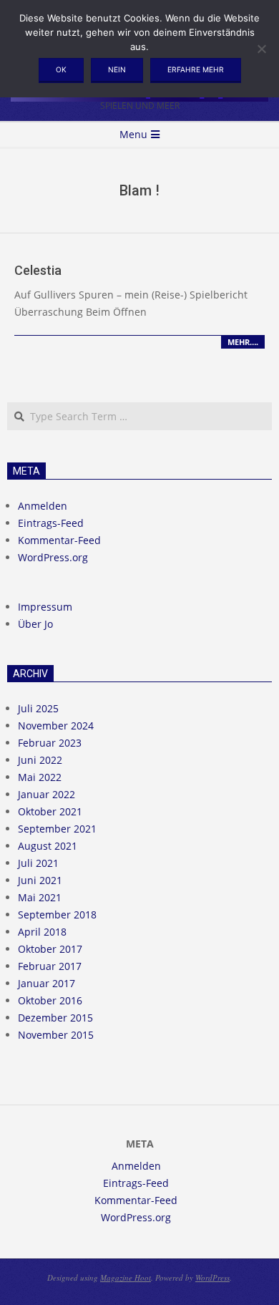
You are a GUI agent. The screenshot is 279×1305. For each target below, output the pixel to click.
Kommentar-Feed (59, 540)
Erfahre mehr (195, 69)
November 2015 (56, 1035)
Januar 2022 (46, 794)
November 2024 (56, 725)
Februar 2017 (50, 966)
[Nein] (261, 49)
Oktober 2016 (50, 1000)
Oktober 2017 (50, 949)
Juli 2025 (38, 708)
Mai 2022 (40, 777)
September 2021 (57, 828)
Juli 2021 (38, 863)
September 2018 (57, 914)
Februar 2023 (50, 742)
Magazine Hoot (125, 1277)
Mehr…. (242, 341)
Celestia (38, 270)
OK (61, 69)
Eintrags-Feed (51, 523)
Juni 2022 (40, 760)
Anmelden (42, 506)
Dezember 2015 (55, 1017)
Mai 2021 (40, 897)
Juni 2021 (40, 880)
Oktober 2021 (50, 811)
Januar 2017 (46, 983)
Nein (117, 69)
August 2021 (47, 846)
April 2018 (42, 931)
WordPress (212, 1277)
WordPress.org (53, 557)
